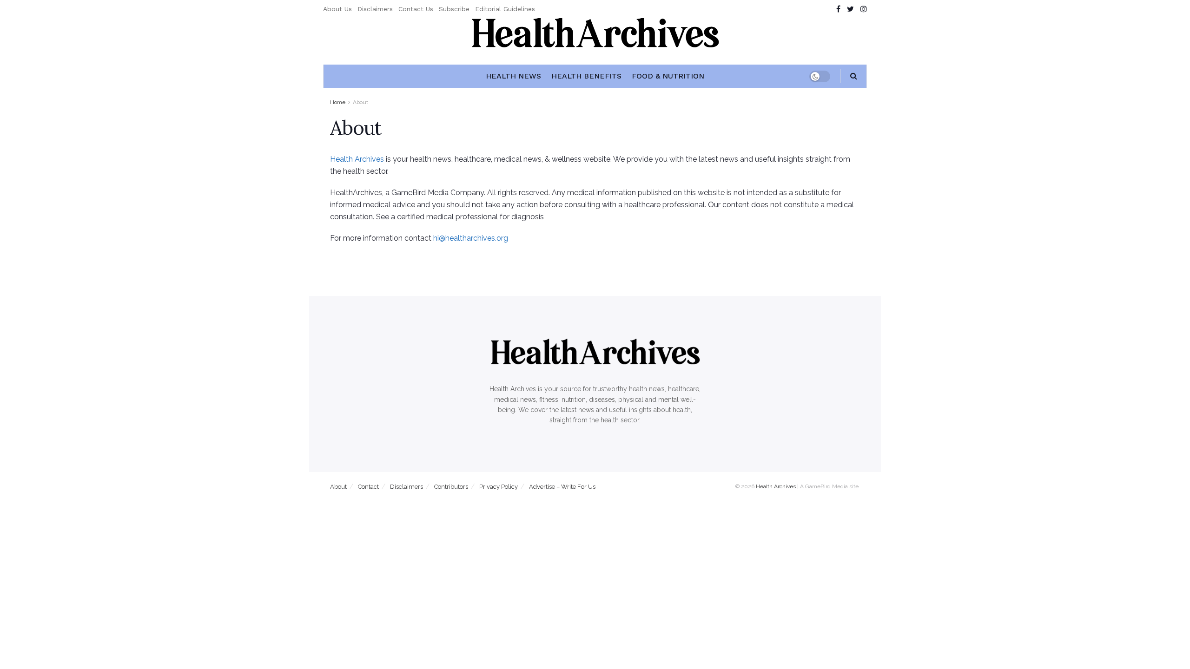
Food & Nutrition (668, 76)
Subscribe (454, 9)
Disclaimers (375, 9)
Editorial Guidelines (505, 9)
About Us (337, 9)
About (360, 102)
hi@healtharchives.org (470, 238)
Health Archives (357, 159)
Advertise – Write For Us (562, 486)
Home (337, 102)
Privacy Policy (498, 486)
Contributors (451, 486)
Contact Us (415, 9)
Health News (513, 76)
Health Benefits (586, 76)
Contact (368, 486)
